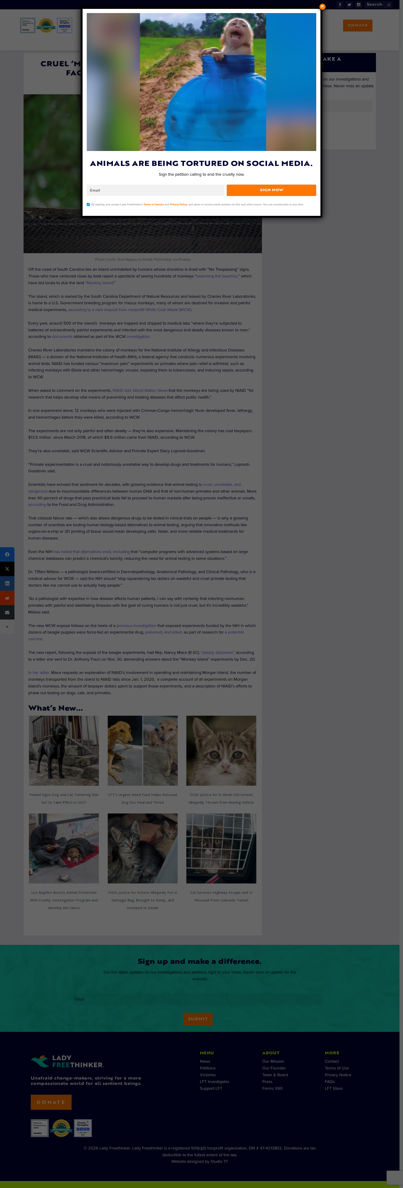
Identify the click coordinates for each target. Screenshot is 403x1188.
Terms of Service (154, 204)
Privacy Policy (178, 204)
